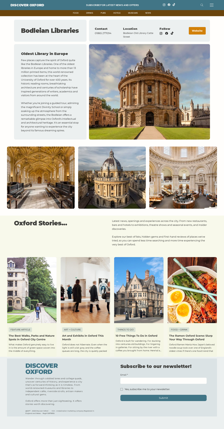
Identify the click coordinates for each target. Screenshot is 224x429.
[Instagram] (164, 4)
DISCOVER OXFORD (27, 5)
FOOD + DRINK (179, 329)
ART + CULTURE (72, 329)
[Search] (202, 5)
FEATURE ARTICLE (20, 329)
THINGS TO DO (125, 329)
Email (124, 374)
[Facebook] (169, 4)
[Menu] (212, 5)
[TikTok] (174, 4)
